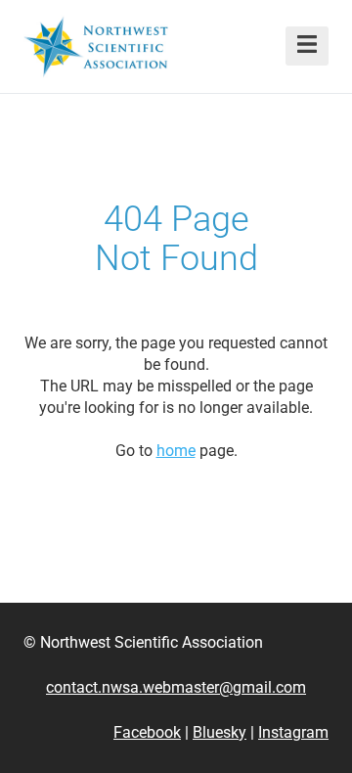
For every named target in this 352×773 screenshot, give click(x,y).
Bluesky (219, 732)
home (176, 450)
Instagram (293, 732)
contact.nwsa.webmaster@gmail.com (176, 687)
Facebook (147, 732)
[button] (307, 46)
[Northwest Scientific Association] (95, 46)
